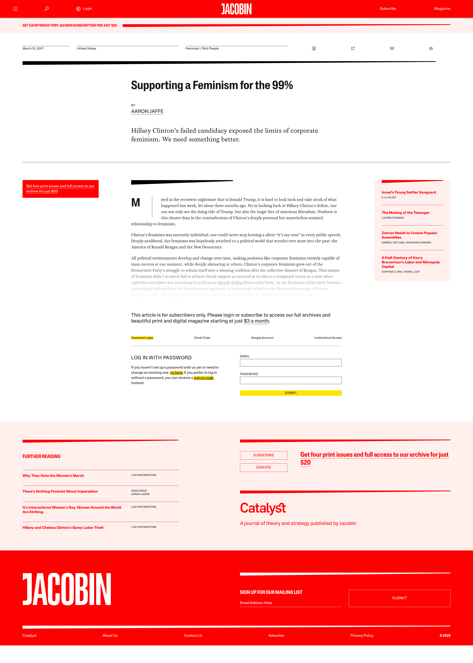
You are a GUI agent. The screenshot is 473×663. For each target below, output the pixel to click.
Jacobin (66, 26)
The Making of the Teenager (406, 213)
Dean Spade (139, 491)
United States (86, 48)
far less (180, 295)
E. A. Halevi (389, 197)
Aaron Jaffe (147, 111)
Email (245, 356)
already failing (229, 282)
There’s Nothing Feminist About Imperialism (60, 492)
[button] (15, 8)
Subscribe (388, 9)
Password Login (142, 338)
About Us (110, 636)
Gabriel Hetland (393, 242)
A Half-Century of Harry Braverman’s (411, 262)
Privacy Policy (362, 636)
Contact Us (193, 636)
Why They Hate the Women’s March (53, 476)
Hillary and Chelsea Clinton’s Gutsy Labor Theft (63, 528)
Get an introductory (41, 26)
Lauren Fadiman (393, 218)
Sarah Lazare (140, 494)
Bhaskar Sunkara (419, 242)
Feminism (192, 48)
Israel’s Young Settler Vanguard (409, 192)
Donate (263, 467)
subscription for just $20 (95, 26)
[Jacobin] (236, 9)
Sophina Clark (392, 272)
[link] (84, 9)
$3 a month (256, 321)
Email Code (202, 338)
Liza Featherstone (143, 475)
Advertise (276, 636)
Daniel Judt (412, 272)
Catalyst (29, 636)
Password (249, 374)
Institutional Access (328, 338)
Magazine (442, 9)
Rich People (210, 48)
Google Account (262, 338)
